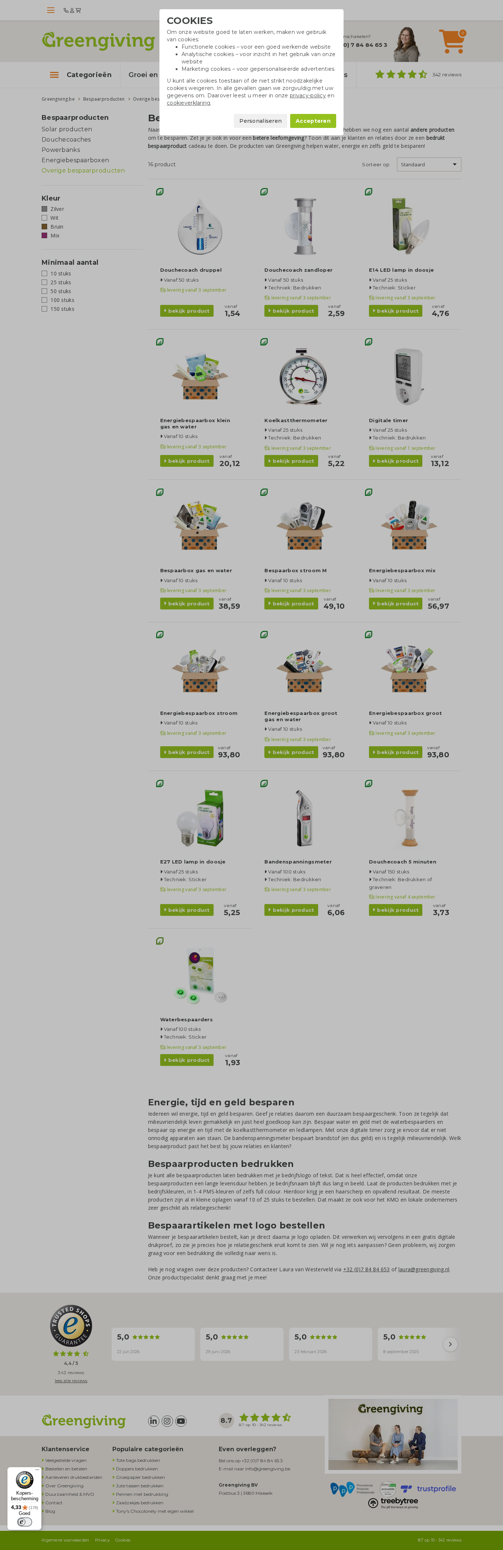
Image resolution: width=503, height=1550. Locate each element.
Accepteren (313, 121)
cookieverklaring (188, 103)
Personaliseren (260, 121)
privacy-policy (308, 95)
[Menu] (37, 1471)
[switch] (24, 1522)
